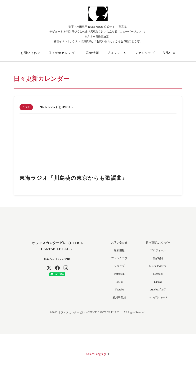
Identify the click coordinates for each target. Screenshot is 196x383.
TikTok (119, 281)
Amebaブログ (158, 289)
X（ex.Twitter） (158, 266)
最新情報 (92, 53)
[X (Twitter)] (49, 268)
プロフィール (117, 53)
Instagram (119, 273)
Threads (158, 281)
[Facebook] (57, 268)
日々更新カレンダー (63, 53)
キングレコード (158, 297)
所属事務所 (119, 297)
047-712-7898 (57, 258)
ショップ (119, 266)
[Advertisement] (98, 145)
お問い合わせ (30, 53)
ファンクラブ (145, 53)
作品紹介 (169, 53)
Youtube (119, 289)
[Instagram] (66, 268)
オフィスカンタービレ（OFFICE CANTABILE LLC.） (90, 312)
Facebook (158, 273)
